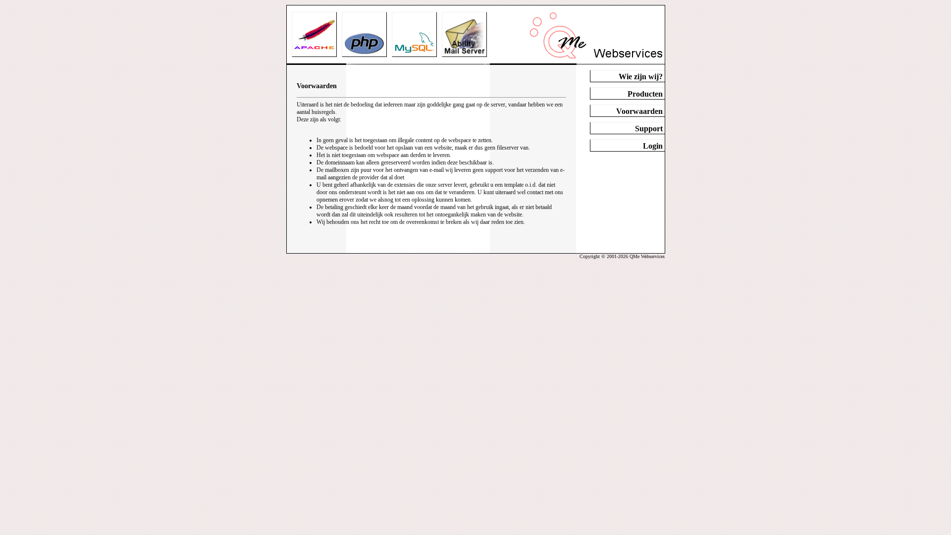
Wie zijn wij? (641, 76)
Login (653, 146)
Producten (645, 94)
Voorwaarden (639, 111)
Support (649, 128)
